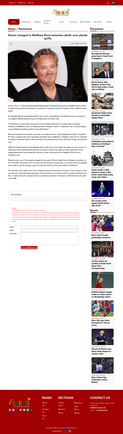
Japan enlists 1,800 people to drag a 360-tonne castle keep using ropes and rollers (102, 173)
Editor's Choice (85, 22)
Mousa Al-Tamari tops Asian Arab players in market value (101, 351)
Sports (94, 210)
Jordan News (25, 22)
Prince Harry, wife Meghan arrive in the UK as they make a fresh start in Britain (103, 85)
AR (113, 3)
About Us (12, 3)
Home (14, 22)
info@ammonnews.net (98, 408)
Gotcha (109, 22)
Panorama (73, 22)
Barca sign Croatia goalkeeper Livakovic (101, 236)
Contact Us (21, 3)
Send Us (30, 3)
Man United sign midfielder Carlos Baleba (99, 379)
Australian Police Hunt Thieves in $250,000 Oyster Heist (102, 115)
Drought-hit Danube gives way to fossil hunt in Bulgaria (102, 56)
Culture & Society (47, 22)
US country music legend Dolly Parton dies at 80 (100, 203)
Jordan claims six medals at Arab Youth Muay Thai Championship (101, 264)
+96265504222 (102, 410)
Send (29, 247)
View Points (97, 22)
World (61, 22)
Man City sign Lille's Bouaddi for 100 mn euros (101, 322)
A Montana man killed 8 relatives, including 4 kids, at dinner (102, 143)
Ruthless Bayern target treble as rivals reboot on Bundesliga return (102, 294)
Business (38, 22)
